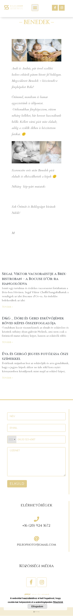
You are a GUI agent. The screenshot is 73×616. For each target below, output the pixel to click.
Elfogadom (37, 606)
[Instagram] (62, 8)
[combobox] (11, 439)
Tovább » (7, 306)
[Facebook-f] (55, 8)
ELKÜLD (17, 483)
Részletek (58, 602)
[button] (35, 7)
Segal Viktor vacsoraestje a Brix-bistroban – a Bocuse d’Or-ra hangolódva (34, 278)
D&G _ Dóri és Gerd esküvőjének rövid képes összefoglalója (33, 321)
